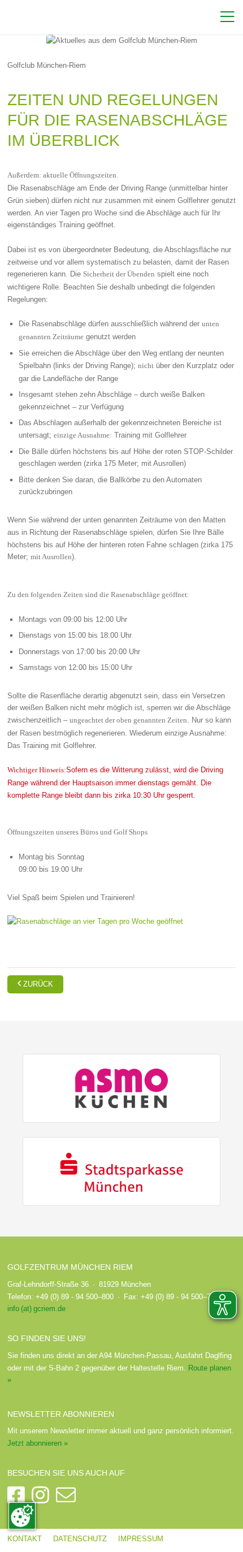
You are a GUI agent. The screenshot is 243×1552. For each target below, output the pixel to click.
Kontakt (24, 1538)
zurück (35, 983)
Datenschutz (80, 1538)
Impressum (140, 1538)
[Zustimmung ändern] (22, 1515)
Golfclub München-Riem (46, 65)
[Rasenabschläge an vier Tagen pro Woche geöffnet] (95, 920)
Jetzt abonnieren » (37, 1443)
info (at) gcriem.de (36, 1308)
